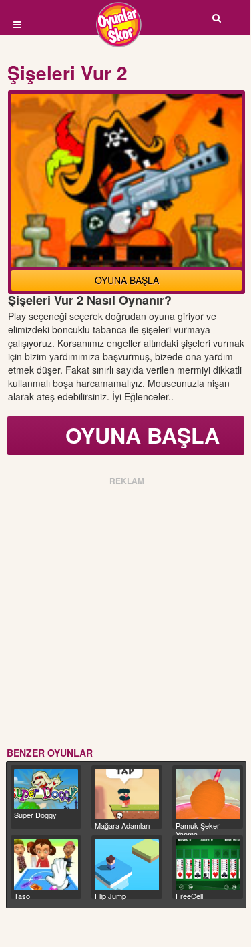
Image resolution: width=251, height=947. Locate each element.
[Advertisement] (125, 614)
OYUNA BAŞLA (127, 280)
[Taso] (46, 864)
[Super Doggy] (46, 789)
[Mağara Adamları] (127, 794)
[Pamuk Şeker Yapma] (208, 794)
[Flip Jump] (127, 864)
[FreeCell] (208, 864)
